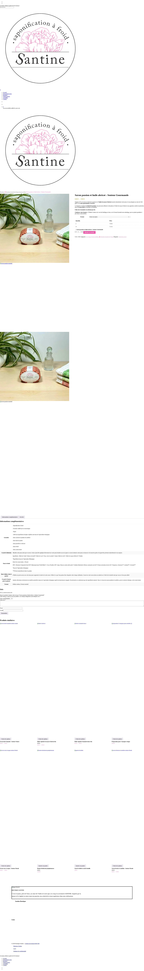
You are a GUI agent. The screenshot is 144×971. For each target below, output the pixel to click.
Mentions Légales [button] (17, 946)
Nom (1, 608)
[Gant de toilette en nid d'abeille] (90, 806)
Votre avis (3, 600)
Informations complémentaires (10, 517)
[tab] (10, 517)
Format (82, 216)
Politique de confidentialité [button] (19, 951)
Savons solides (22, 192)
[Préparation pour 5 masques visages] (127, 679)
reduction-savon (122, 236)
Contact (5, 965)
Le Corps (88, 236)
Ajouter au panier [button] (43, 865)
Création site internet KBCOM (32, 943)
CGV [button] (14, 948)
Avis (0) (21, 517)
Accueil (5, 958)
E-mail (1, 610)
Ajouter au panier (89, 232)
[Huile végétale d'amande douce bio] (90, 679)
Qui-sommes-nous (7, 959)
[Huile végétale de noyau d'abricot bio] (53, 679)
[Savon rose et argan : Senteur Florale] (16, 806)
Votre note (2, 598)
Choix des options (5, 739)
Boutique (2, 192)
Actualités (5, 963)
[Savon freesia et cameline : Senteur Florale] (127, 806)
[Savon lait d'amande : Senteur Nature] (16, 679)
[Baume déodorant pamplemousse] (53, 806)
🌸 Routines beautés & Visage (12, 192)
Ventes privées (6, 962)
